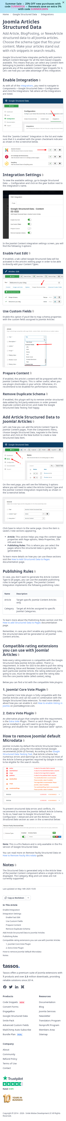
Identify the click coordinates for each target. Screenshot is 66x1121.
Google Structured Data (25, 14)
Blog (41, 1006)
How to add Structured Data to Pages (22, 622)
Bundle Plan (9, 1034)
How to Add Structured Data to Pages (31, 559)
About (6, 1049)
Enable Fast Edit (15, 253)
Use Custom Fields (17, 311)
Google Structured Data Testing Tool (31, 753)
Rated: (8, 1089)
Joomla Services (47, 1011)
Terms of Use (10, 1063)
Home (6, 14)
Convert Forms (10, 1006)
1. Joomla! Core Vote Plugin (24, 689)
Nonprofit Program (49, 1025)
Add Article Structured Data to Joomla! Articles (31, 419)
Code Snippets (10, 1002)
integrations (27, 85)
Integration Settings (22, 175)
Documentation (47, 1002)
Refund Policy (10, 1058)
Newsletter (44, 1015)
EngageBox (9, 1011)
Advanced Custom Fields (16, 1025)
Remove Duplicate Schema (24, 394)
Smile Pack (8, 1020)
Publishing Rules (18, 571)
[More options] (28, 898)
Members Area (47, 1029)
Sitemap (43, 1034)
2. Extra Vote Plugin (18, 713)
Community (9, 1054)
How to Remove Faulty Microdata (19, 855)
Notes (8, 865)
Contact (7, 1067)
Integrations (47, 14)
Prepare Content (16, 373)
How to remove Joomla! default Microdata (31, 738)
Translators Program (50, 1020)
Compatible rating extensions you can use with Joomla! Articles (30, 650)
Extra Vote (14, 721)
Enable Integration (20, 80)
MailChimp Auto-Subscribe (17, 1029)
